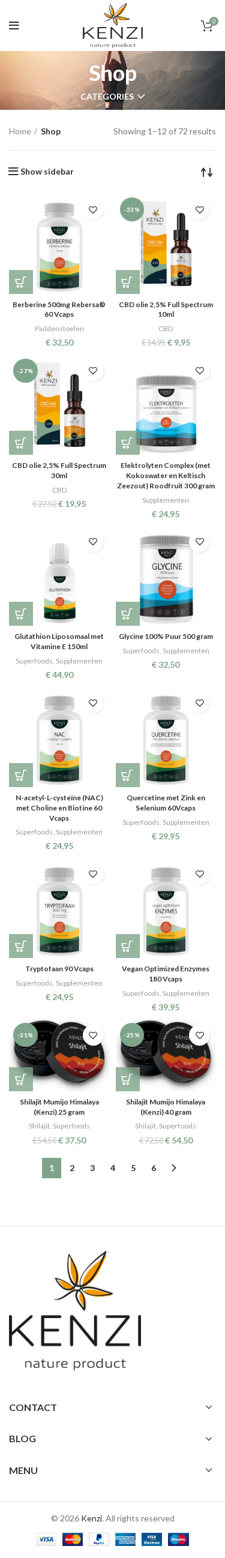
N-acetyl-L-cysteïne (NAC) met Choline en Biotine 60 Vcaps (59, 807)
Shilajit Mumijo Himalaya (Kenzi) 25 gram (59, 1106)
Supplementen (165, 500)
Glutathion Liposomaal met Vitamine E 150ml (59, 641)
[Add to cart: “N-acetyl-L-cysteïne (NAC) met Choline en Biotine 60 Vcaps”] (21, 775)
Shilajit (39, 1125)
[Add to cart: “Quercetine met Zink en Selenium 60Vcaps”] (128, 775)
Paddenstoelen (59, 328)
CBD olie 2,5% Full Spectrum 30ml (59, 470)
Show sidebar (47, 171)
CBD (165, 328)
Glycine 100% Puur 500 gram (166, 636)
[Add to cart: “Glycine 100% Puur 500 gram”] (128, 614)
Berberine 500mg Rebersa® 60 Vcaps (59, 309)
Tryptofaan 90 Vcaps (59, 968)
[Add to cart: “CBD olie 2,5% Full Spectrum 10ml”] (128, 282)
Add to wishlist (93, 209)
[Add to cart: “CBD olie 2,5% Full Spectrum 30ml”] (21, 443)
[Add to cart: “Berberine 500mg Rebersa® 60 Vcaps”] (21, 282)
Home (20, 131)
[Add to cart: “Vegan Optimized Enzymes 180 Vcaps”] (128, 946)
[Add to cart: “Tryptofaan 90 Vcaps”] (21, 946)
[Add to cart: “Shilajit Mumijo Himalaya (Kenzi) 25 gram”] (21, 1079)
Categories (107, 96)
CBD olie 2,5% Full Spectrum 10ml (166, 309)
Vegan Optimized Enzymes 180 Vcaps (165, 973)
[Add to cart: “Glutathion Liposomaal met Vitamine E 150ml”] (21, 614)
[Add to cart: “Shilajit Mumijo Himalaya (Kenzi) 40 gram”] (128, 1079)
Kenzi (91, 1518)
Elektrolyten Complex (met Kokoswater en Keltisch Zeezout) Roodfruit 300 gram (166, 475)
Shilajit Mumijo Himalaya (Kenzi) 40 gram (165, 1106)
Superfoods (34, 660)
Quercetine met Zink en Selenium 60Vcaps (166, 802)
